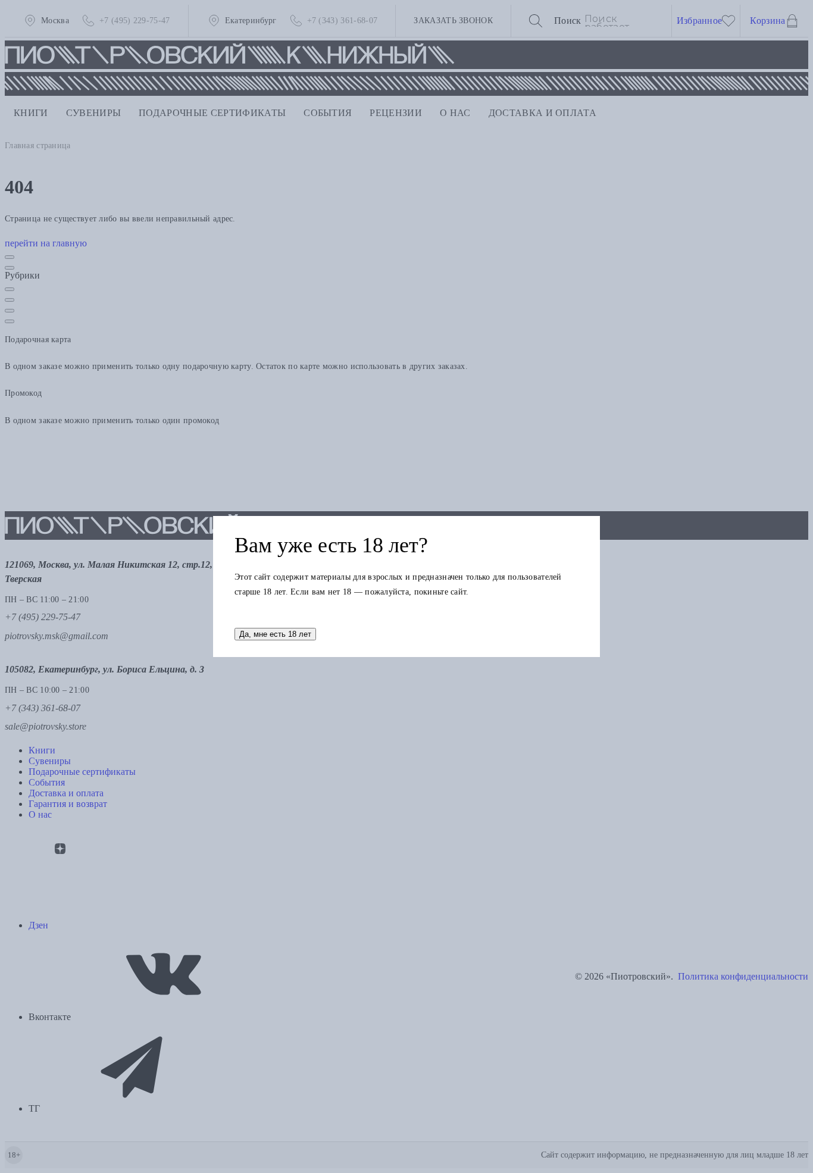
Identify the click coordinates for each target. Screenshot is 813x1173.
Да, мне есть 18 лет (275, 634)
